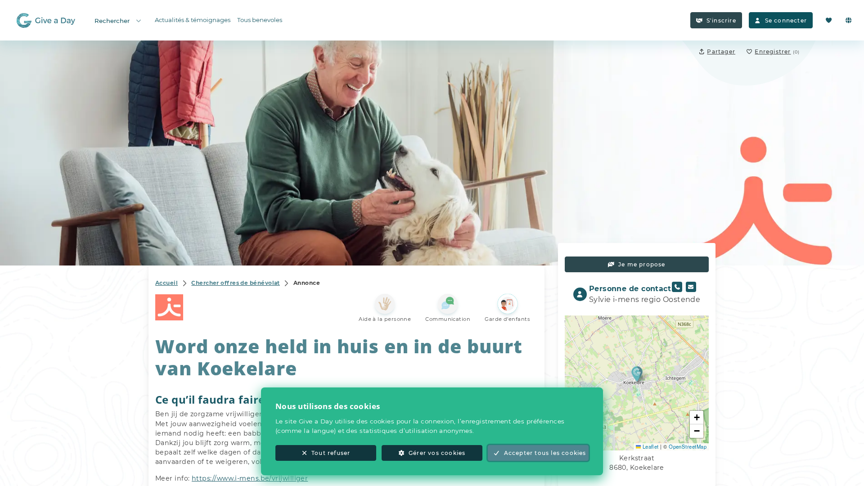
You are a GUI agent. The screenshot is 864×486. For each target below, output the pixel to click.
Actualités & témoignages (192, 19)
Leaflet (650, 446)
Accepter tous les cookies (545, 453)
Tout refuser (330, 453)
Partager (721, 51)
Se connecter (786, 20)
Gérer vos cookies (437, 453)
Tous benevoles (259, 19)
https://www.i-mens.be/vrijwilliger (250, 478)
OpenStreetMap (687, 446)
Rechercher (112, 20)
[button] (637, 373)
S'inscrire (721, 20)
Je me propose (642, 264)
